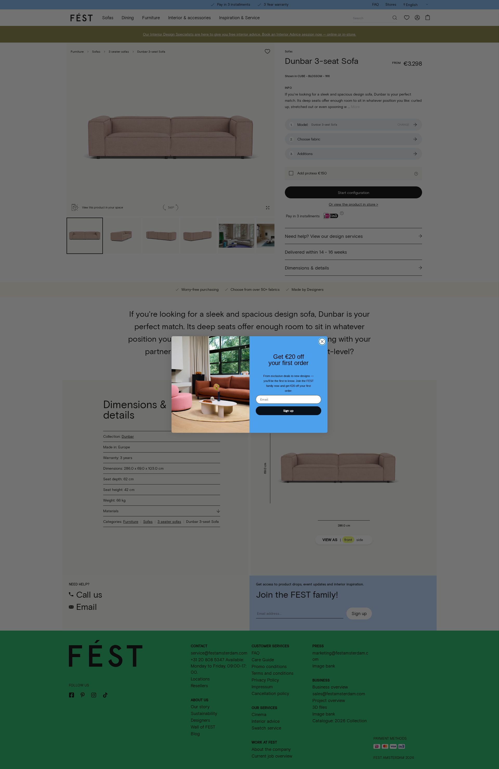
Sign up (288, 411)
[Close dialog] (322, 341)
